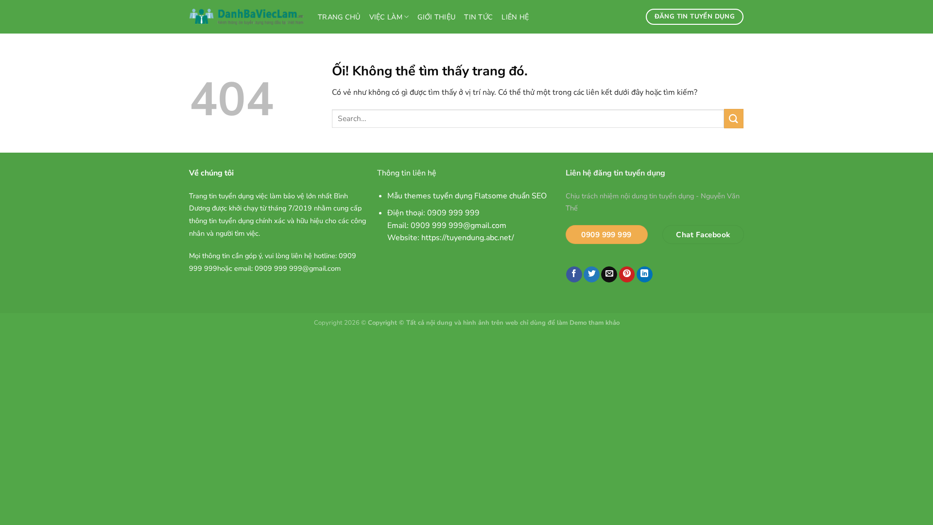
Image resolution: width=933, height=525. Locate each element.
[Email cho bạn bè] (609, 274)
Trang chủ (339, 17)
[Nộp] (733, 118)
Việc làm (385, 17)
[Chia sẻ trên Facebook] (574, 274)
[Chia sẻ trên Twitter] (592, 274)
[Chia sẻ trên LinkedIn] (645, 274)
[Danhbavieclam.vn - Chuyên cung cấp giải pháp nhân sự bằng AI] (246, 17)
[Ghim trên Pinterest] (627, 274)
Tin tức (478, 17)
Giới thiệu (436, 17)
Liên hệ (515, 17)
